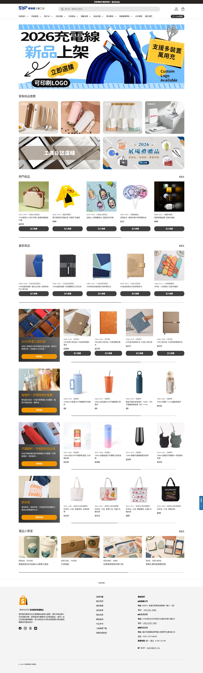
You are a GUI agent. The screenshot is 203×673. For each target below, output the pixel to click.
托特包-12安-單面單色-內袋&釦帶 (76, 510)
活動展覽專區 (124, 16)
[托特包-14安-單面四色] (170, 489)
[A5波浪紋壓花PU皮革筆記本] (135, 265)
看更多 (181, 177)
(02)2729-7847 (150, 623)
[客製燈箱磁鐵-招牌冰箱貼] (169, 196)
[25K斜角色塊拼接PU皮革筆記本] (101, 265)
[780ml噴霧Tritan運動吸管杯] (170, 382)
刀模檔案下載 (101, 628)
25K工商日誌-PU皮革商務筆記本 (170, 342)
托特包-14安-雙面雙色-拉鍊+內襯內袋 (139, 510)
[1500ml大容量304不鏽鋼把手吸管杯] (77, 382)
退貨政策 (99, 610)
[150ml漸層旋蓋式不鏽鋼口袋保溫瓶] (108, 436)
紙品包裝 (97, 16)
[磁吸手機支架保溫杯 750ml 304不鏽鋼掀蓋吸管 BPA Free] (139, 382)
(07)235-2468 (149, 610)
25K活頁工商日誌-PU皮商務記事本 (107, 343)
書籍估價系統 (101, 633)
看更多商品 (39, 517)
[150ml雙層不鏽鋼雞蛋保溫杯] (139, 436)
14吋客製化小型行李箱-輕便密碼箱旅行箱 (33, 219)
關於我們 (148, 16)
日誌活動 (59, 16)
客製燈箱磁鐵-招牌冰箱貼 (164, 218)
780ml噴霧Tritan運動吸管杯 (169, 402)
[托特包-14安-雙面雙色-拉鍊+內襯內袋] (139, 489)
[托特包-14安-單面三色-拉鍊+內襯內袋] (108, 489)
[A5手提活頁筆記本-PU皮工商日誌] (139, 322)
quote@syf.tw (153, 648)
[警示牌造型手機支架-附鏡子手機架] (68, 196)
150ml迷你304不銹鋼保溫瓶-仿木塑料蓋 (77, 456)
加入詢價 (33, 229)
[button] (182, 9)
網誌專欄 (99, 606)
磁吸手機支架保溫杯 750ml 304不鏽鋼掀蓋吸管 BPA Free (139, 403)
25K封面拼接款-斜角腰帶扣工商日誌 (67, 287)
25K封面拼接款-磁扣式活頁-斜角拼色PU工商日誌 (34, 288)
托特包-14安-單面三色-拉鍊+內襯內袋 (107, 510)
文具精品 (71, 16)
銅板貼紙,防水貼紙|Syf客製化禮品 (33, 564)
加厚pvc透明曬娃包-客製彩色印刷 (100, 218)
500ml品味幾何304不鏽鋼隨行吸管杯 (108, 403)
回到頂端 (101, 583)
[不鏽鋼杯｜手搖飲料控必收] (39, 433)
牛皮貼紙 (65, 564)
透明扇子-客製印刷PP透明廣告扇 (133, 218)
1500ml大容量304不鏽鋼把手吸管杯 (77, 403)
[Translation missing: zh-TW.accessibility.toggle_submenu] (27, 16)
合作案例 (138, 16)
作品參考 (99, 624)
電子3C (47, 16)
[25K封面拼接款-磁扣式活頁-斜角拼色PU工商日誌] (34, 265)
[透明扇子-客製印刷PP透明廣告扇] (135, 196)
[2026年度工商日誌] (39, 323)
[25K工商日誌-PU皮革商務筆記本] (170, 322)
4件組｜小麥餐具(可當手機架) (166, 287)
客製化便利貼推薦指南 (156, 564)
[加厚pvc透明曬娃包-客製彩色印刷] (101, 196)
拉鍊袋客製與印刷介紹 (113, 564)
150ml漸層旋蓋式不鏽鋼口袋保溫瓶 (108, 456)
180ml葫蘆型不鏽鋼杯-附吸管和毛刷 (170, 456)
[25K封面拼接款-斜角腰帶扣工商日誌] (68, 265)
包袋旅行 (22, 16)
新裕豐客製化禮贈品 (30, 664)
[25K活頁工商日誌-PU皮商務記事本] (108, 322)
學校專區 (109, 16)
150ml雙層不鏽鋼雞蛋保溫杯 (137, 455)
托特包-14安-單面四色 (166, 509)
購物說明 (99, 619)
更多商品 (39, 356)
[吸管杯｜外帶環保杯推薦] (39, 380)
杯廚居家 (34, 16)
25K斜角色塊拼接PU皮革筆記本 (98, 287)
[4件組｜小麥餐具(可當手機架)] (169, 265)
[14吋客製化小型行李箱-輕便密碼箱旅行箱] (34, 196)
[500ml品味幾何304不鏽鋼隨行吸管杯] (108, 382)
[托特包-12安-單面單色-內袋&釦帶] (77, 489)
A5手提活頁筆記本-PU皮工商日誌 (139, 342)
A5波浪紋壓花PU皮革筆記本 (131, 287)
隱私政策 (99, 615)
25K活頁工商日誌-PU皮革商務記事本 (76, 343)
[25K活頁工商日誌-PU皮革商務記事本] (77, 322)
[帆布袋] (39, 487)
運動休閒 (84, 16)
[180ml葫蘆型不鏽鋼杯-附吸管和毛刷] (170, 436)
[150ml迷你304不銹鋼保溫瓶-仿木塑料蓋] (77, 436)
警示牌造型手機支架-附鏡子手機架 (66, 218)
